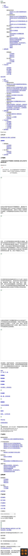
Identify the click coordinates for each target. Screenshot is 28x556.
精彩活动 (12, 56)
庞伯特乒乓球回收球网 (16, 39)
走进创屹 (9, 63)
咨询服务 (9, 67)
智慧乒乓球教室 (14, 30)
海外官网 (3, 76)
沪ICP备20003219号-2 (6, 548)
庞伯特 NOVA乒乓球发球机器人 (18, 24)
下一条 (6, 372)
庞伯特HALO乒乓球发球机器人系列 (13, 446)
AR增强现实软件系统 (15, 44)
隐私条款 (8, 528)
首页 (5, 5)
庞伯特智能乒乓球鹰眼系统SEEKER (16, 101)
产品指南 (9, 72)
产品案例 (9, 71)
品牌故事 (6, 49)
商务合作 (12, 60)
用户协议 (3, 528)
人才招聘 (12, 61)
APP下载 (9, 74)
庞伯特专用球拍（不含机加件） (18, 42)
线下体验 (9, 69)
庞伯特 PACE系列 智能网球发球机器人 (17, 84)
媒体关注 (12, 55)
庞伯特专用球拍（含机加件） (17, 38)
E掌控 (11, 46)
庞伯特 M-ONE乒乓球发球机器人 (18, 16)
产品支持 (6, 64)
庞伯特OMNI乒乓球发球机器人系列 (13, 445)
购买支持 (13, 528)
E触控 (11, 47)
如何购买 (6, 129)
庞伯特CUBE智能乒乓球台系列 (18, 27)
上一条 (2, 372)
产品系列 (6, 7)
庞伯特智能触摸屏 (14, 41)
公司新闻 (12, 53)
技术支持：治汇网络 (6, 530)
